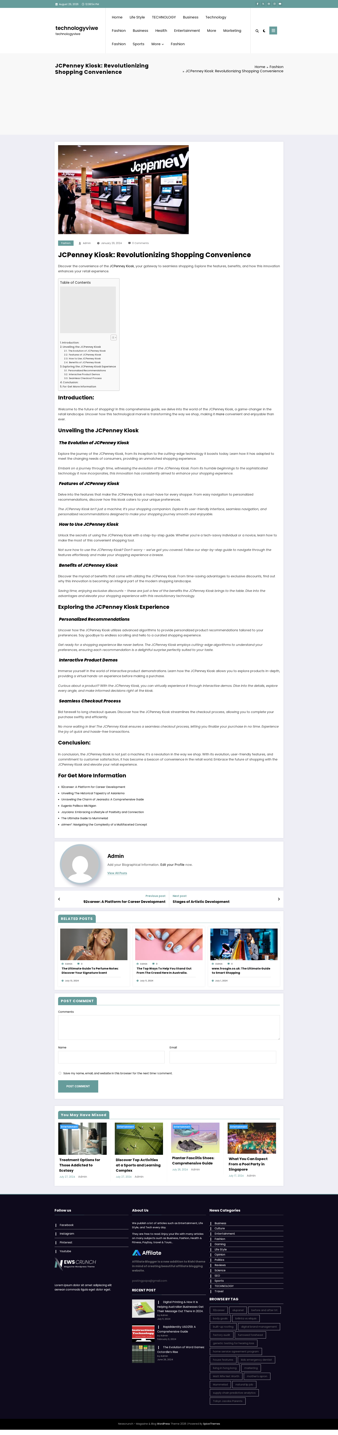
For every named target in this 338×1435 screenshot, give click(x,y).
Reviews (220, 1265)
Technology (215, 17)
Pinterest (66, 1242)
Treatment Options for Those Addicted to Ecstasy (79, 1165)
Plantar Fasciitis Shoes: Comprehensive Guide (193, 1160)
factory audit (221, 1335)
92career (219, 1310)
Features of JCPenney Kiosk (84, 354)
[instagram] (274, 4)
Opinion (220, 1255)
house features (223, 1360)
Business (190, 17)
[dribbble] (269, 4)
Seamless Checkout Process (85, 378)
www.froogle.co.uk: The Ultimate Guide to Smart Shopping (241, 971)
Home (117, 17)
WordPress (163, 1424)
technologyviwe (76, 28)
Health (161, 30)
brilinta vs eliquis (245, 1318)
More (211, 30)
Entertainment (187, 30)
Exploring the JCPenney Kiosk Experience (89, 366)
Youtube (65, 1251)
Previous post (155, 896)
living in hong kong (225, 1368)
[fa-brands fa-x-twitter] (263, 4)
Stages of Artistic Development (201, 901)
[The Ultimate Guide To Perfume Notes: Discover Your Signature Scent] (93, 944)
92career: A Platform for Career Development (93, 787)
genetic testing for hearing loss (233, 1343)
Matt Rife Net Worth (226, 1376)
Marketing (232, 30)
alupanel (238, 1310)
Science (220, 1270)
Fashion (119, 30)
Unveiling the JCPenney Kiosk (82, 347)
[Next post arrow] (279, 899)
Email (173, 1047)
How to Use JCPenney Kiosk (84, 358)
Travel (219, 1291)
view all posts (117, 873)
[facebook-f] (257, 4)
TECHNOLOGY (164, 17)
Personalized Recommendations (87, 370)
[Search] (257, 30)
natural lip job (244, 1384)
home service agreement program (236, 1351)
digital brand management (259, 1326)
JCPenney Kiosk (122, 266)
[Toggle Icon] (273, 30)
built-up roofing (223, 1326)
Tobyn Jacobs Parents (227, 1401)
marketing (251, 1368)
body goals (220, 1318)
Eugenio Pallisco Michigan (78, 806)
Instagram (67, 1234)
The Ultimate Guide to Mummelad (84, 818)
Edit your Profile (172, 864)
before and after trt (264, 1310)
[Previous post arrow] (59, 899)
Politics (219, 1260)
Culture (220, 1228)
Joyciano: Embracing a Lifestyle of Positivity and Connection (102, 812)
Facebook (67, 1225)
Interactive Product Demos (84, 374)
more (220, 414)
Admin (87, 243)
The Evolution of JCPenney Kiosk (87, 350)
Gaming (220, 1244)
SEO (217, 1276)
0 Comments (140, 243)
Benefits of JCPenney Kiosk (84, 362)
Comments (66, 1012)
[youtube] (280, 4)
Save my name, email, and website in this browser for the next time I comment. (118, 1073)
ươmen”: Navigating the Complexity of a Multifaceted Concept (104, 825)
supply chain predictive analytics (234, 1393)
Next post (180, 896)
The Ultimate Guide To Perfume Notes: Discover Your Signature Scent (90, 971)
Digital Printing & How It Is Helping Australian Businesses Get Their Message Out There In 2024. (180, 1306)
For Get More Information (79, 386)
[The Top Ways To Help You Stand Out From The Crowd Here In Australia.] (168, 944)
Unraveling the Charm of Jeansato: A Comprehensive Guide (102, 799)
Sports (138, 43)
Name (62, 1047)
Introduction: (70, 342)
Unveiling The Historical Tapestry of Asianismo (93, 793)
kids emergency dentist (256, 1360)
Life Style (137, 17)
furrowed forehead (250, 1335)
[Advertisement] (169, 104)
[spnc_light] (264, 30)
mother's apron (257, 1376)
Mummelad (220, 1384)
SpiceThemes (211, 1424)
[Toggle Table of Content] (112, 338)
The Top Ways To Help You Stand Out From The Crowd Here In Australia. (164, 971)
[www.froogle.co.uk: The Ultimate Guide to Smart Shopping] (244, 944)
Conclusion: (70, 382)
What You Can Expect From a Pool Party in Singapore (248, 1164)
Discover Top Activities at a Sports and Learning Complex (138, 1165)
